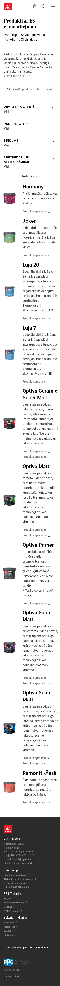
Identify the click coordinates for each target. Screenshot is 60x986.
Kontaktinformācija (14, 902)
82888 (29, 851)
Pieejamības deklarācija (16, 886)
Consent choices (11, 976)
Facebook (9, 922)
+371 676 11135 (25, 855)
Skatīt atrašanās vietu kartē (18, 863)
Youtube (8, 931)
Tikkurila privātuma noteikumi (20, 879)
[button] (35, 6)
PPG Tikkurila (11, 911)
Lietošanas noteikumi (15, 875)
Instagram (9, 926)
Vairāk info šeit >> (15, 76)
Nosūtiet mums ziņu (15, 883)
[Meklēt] (44, 6)
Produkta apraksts (34, 211)
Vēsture (8, 906)
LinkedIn (8, 935)
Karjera (7, 898)
